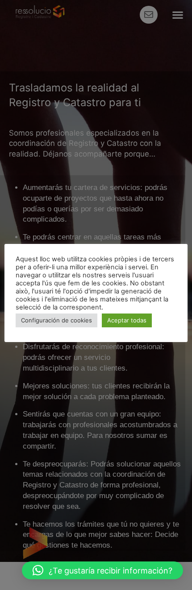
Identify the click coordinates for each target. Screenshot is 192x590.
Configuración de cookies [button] (56, 320)
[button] (102, 570)
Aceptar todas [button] (126, 320)
